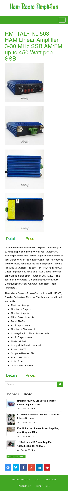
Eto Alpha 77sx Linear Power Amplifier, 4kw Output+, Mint (38, 430)
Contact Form (50, 479)
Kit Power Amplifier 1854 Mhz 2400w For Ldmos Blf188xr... (38, 416)
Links (37, 479)
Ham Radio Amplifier (21, 479)
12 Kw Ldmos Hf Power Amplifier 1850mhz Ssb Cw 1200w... (34, 444)
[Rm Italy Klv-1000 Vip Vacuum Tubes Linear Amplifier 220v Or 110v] (11, 403)
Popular (13, 393)
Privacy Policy (25, 485)
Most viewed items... (16, 456)
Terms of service (43, 485)
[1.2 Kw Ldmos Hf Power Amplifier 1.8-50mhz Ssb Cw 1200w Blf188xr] (11, 445)
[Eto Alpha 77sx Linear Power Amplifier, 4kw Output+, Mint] (11, 431)
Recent (29, 393)
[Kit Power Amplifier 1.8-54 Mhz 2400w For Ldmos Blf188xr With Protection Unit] (11, 417)
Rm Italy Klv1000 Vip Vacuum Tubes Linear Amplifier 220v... (36, 402)
